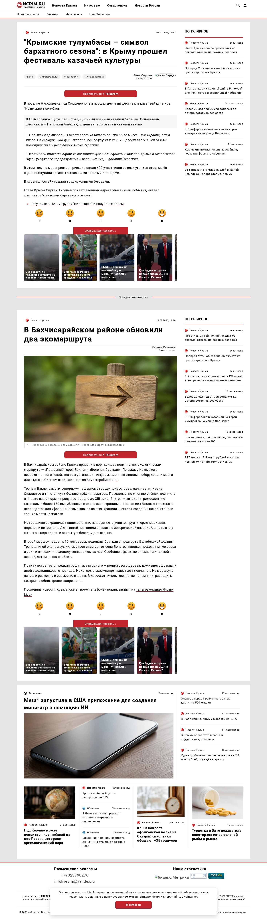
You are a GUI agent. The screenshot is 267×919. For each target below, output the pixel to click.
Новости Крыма (40, 32)
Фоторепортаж (94, 76)
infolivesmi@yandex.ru (74, 881)
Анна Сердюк (143, 75)
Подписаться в (100, 93)
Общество (93, 808)
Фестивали (71, 76)
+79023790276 (74, 875)
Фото (30, 76)
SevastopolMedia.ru (102, 480)
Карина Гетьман (163, 347)
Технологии (35, 693)
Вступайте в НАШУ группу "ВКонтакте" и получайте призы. (78, 204)
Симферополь (49, 76)
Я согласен (133, 904)
